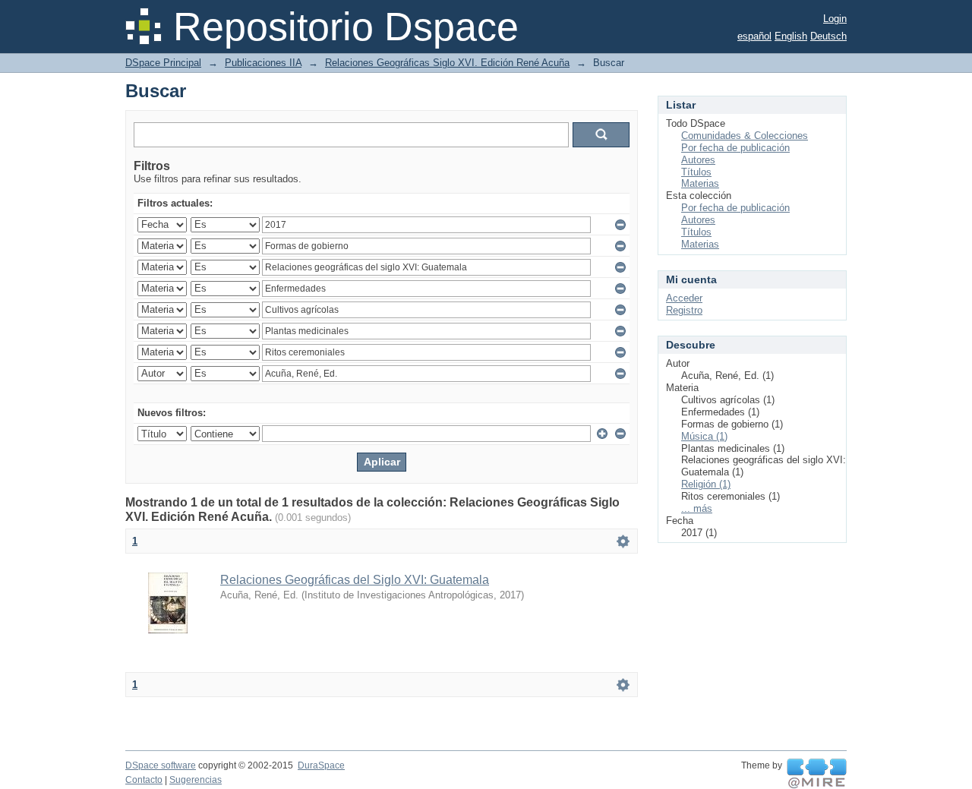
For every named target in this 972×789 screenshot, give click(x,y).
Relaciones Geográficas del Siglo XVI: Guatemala (354, 579)
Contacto (144, 780)
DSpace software (160, 765)
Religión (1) (706, 484)
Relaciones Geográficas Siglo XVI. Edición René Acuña (447, 62)
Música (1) (704, 436)
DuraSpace (321, 765)
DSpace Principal (163, 62)
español (754, 36)
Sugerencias (195, 780)
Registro (684, 310)
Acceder (684, 298)
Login (835, 18)
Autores (698, 160)
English (791, 36)
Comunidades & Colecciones (744, 135)
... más (696, 508)
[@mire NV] (817, 773)
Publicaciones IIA (263, 62)
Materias (700, 183)
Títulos (696, 172)
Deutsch (828, 36)
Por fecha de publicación (735, 147)
